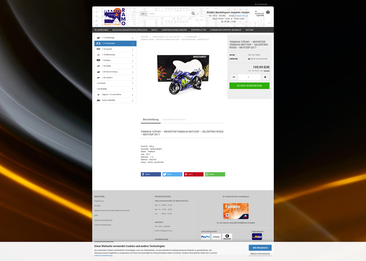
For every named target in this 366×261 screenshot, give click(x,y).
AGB (96, 215)
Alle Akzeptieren (260, 248)
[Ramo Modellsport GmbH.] (115, 16)
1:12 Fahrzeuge (108, 38)
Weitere (249, 30)
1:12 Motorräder (108, 43)
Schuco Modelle (108, 100)
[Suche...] (193, 13)
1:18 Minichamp (108, 55)
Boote (154, 30)
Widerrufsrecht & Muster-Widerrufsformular (112, 210)
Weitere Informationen (260, 254)
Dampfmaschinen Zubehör (174, 30)
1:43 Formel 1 (107, 78)
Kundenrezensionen (174, 119)
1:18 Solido (106, 66)
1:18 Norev (106, 60)
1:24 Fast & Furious (110, 72)
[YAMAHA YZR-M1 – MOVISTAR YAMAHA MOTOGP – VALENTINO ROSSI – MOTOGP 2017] (183, 75)
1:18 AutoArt (107, 49)
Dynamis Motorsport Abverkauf (225, 30)
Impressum (99, 201)
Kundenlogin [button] (262, 4)
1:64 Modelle (102, 89)
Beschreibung (151, 119)
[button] (233, 77)
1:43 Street (101, 83)
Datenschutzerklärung (103, 255)
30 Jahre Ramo (101, 30)
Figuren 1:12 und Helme (111, 94)
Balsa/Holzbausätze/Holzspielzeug (130, 30)
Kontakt (97, 206)
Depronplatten (198, 30)
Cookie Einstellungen (102, 225)
